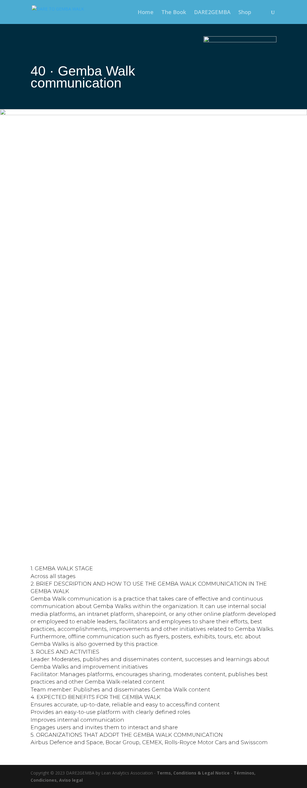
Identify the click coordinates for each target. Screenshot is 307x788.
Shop (244, 13)
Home (146, 13)
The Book (173, 13)
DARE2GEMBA (212, 13)
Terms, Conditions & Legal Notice (193, 773)
